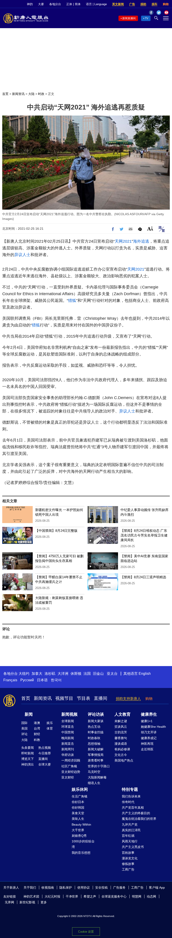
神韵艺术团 (31, 896)
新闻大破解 (95, 749)
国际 (24, 723)
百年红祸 (128, 835)
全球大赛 (44, 764)
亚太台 (112, 673)
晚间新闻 (67, 738)
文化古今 (120, 755)
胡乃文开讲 (149, 732)
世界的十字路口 (99, 766)
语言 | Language (96, 4)
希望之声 (90, 896)
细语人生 (94, 783)
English (145, 673)
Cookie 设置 (86, 931)
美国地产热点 (123, 760)
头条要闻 (27, 747)
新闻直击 (67, 743)
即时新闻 (27, 753)
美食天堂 (78, 813)
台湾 (37, 728)
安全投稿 (101, 887)
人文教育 (122, 714)
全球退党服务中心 (114, 896)
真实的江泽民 (131, 830)
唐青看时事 (95, 760)
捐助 (143, 4)
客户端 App (157, 887)
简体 (78, 4)
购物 (166, 4)
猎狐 (72, 300)
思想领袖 (94, 743)
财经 (37, 734)
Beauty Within (81, 824)
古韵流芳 (120, 732)
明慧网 (136, 896)
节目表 (83, 698)
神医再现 (147, 743)
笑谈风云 (120, 726)
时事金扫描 (95, 732)
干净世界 (72, 896)
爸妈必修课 (122, 749)
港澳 (37, 723)
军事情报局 (95, 755)
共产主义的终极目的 (136, 813)
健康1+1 (147, 721)
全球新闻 (67, 721)
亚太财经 (67, 777)
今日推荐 (44, 753)
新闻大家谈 (95, 721)
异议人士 (22, 254)
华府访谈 (67, 755)
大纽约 (24, 673)
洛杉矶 (50, 673)
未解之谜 (120, 721)
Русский (27, 680)
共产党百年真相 (133, 807)
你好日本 (78, 802)
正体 (69, 4)
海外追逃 (141, 241)
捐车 (154, 4)
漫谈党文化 (130, 858)
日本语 (42, 680)
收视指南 (47, 887)
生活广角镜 (79, 796)
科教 (37, 740)
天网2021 (123, 241)
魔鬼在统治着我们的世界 (139, 818)
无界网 (9, 902)
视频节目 (64, 698)
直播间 (100, 698)
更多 (44, 902)
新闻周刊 (67, 749)
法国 (87, 673)
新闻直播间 (129, 18)
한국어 (56, 680)
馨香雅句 (120, 738)
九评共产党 (130, 824)
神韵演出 (27, 764)
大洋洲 (63, 673)
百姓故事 (128, 852)
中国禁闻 (67, 732)
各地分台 (55, 4)
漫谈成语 (120, 743)
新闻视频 (69, 714)
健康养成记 (149, 738)
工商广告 (128, 869)
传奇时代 (128, 802)
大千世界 (78, 830)
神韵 (30, 4)
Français (10, 680)
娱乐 (50, 723)
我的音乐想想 (81, 852)
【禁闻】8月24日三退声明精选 (143, 577)
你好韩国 (78, 807)
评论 (24, 734)
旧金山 (98, 673)
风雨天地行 (130, 841)
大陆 (31, 94)
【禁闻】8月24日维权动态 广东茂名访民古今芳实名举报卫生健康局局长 (144, 535)
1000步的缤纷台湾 (83, 844)
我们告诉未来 (131, 796)
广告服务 (119, 887)
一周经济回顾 (70, 760)
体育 (50, 728)
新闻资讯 (18, 94)
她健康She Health (153, 726)
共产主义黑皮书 (133, 847)
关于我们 (30, 887)
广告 (132, 4)
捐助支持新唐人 (128, 698)
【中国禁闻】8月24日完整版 (56, 530)
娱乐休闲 (80, 789)
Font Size (150, 228)
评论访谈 (96, 714)
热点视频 (44, 747)
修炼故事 (128, 864)
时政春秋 (94, 738)
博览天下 (27, 759)
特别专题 (130, 789)
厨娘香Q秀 (79, 835)
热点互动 (94, 726)
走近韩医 (147, 749)
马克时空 (94, 772)
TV (146, 18)
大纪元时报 (52, 896)
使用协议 (83, 887)
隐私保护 (65, 887)
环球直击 (67, 726)
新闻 (29, 714)
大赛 (41, 4)
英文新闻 (118, 4)
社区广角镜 (69, 766)
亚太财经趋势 (70, 772)
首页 (5, 94)
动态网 (151, 896)
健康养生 (149, 714)
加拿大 (37, 673)
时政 (41, 94)
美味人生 (78, 818)
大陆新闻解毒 (97, 777)
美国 (24, 728)
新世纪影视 (27, 902)
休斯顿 (76, 673)
